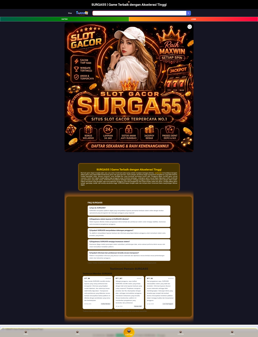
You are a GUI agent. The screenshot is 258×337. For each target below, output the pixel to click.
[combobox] (139, 13)
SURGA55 (158, 173)
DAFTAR (65, 19)
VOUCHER (181, 334)
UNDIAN (232, 334)
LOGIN (193, 19)
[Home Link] (82, 13)
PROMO (26, 334)
